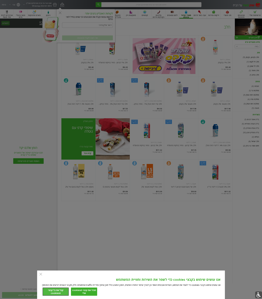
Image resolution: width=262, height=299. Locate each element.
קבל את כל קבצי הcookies (55, 292)
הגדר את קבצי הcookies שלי (84, 292)
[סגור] (40, 274)
